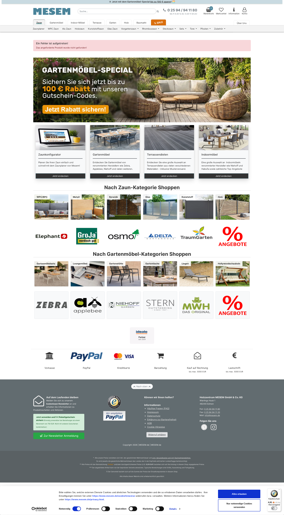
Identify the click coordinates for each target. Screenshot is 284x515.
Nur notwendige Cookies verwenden (239, 505)
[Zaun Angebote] (232, 236)
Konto (244, 13)
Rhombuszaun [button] (150, 28)
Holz (126, 22)
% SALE (158, 22)
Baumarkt (141, 22)
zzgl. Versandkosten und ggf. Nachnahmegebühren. (171, 458)
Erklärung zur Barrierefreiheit (161, 419)
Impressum (153, 412)
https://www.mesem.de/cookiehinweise (113, 495)
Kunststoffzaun (96, 28)
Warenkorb (208, 11)
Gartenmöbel (56, 22)
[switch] (105, 508)
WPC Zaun (53, 28)
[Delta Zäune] (160, 236)
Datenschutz (153, 416)
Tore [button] (192, 28)
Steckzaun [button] (168, 28)
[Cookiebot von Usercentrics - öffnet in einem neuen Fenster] (39, 509)
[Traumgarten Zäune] (196, 236)
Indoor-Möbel (78, 22)
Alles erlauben (239, 494)
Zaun (39, 22)
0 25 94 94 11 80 (212, 409)
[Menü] (279, 490)
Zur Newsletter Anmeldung (60, 435)
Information (234, 13)
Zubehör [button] (219, 28)
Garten (112, 22)
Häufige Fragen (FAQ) (158, 408)
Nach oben (142, 386)
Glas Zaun (112, 28)
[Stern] (160, 305)
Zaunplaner (38, 28)
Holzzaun (79, 28)
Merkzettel (221, 13)
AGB (149, 423)
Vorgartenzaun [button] (129, 28)
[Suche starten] (158, 11)
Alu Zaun (66, 28)
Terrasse (97, 22)
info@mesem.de (212, 415)
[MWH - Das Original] (196, 305)
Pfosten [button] (204, 28)
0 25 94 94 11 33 (212, 412)
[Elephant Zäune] (51, 236)
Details (173, 509)
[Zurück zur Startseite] (51, 11)
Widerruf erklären (157, 434)
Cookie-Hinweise (156, 427)
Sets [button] (182, 28)
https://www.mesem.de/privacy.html (84, 499)
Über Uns (242, 23)
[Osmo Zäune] (124, 236)
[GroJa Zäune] (88, 236)
